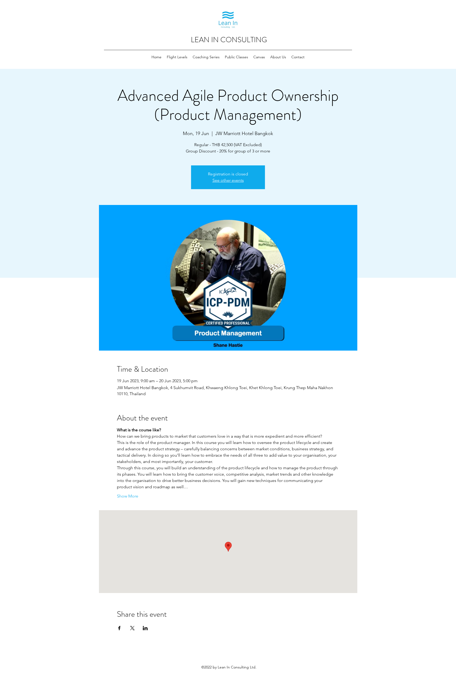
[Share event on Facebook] (119, 628)
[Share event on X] (132, 628)
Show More (127, 496)
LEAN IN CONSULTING (229, 40)
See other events (228, 180)
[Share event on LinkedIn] (145, 628)
